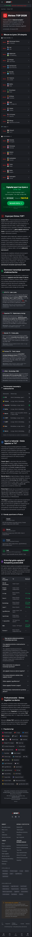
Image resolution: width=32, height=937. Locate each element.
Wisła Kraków (6, 886)
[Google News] (19, 816)
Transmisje (4, 851)
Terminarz (19, 834)
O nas (2, 924)
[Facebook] (15, 816)
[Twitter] (12, 816)
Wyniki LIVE (19, 827)
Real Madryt (14, 894)
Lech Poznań (23, 886)
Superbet (19, 860)
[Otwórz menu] (2, 2)
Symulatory (4, 861)
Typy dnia (19, 850)
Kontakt (22, 923)
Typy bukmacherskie (22, 852)
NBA (23, 300)
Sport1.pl (3, 9)
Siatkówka (4, 834)
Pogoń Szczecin (15, 888)
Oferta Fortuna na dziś (22, 857)
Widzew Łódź (24, 888)
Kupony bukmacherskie (22, 847)
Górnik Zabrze (6, 888)
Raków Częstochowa (7, 891)
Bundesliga (5, 873)
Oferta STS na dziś (21, 855)
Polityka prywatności (14, 924)
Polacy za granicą (6, 846)
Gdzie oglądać (5, 853)
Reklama (28, 923)
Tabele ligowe (20, 829)
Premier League (13, 871)
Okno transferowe (6, 848)
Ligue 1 (11, 873)
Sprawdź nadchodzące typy (19, 5)
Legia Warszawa (14, 886)
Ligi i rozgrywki (20, 837)
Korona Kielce (24, 891)
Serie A (26, 871)
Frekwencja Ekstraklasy (7, 858)
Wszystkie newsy (6, 827)
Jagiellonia (16, 891)
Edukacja (4, 863)
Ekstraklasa (5, 871)
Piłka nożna (4, 829)
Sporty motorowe (6, 837)
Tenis (3, 832)
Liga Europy (5, 876)
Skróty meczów (6, 856)
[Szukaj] (28, 2)
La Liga (21, 871)
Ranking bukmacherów (22, 845)
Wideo (3, 843)
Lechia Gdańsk (6, 894)
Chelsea (21, 894)
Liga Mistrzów (18, 873)
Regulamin (8, 923)
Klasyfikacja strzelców (22, 832)
